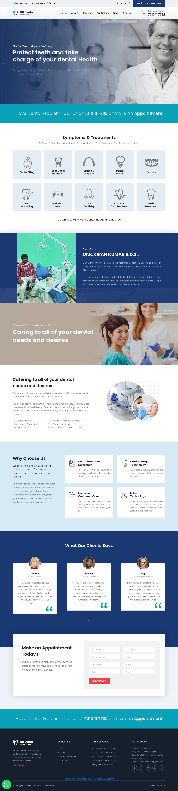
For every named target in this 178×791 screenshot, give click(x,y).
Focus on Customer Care (88, 494)
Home (63, 13)
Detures (151, 172)
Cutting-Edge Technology (139, 463)
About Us (62, 752)
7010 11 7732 (96, 113)
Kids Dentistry (89, 205)
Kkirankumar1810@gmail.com (150, 761)
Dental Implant (120, 172)
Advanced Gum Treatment (120, 205)
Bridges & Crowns (58, 205)
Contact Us (62, 760)
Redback (161, 785)
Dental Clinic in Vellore (75, 778)
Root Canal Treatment (58, 172)
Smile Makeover (151, 205)
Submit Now (99, 681)
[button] (105, 664)
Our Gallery (102, 13)
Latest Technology (138, 494)
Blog (115, 13)
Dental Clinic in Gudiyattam (101, 778)
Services (87, 13)
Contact (127, 13)
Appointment (148, 113)
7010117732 (144, 758)
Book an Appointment (149, 3)
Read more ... (18, 764)
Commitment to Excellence (89, 463)
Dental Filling (27, 172)
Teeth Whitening (27, 205)
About (74, 13)
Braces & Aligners (89, 172)
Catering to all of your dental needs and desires (89, 219)
